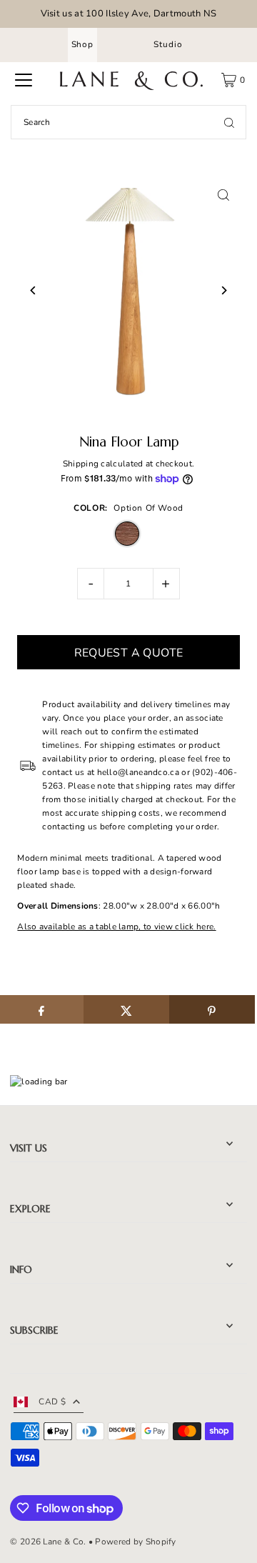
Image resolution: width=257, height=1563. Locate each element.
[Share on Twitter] (126, 1009)
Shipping (81, 463)
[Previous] (33, 290)
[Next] (224, 290)
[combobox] (128, 122)
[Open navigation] (23, 80)
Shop (82, 44)
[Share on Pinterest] (212, 1009)
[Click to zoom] (224, 195)
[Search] (229, 122)
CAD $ (52, 1401)
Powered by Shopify (135, 1541)
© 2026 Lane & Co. (48, 1541)
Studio (167, 44)
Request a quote (128, 653)
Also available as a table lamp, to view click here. (116, 926)
